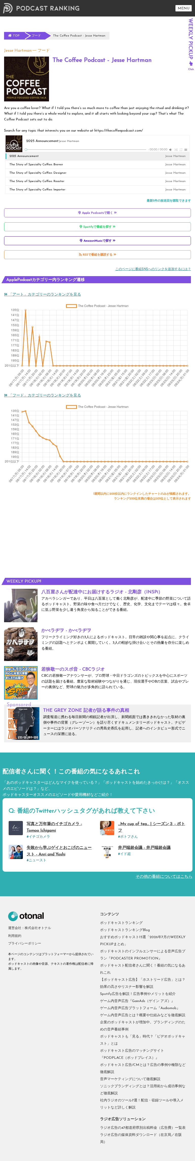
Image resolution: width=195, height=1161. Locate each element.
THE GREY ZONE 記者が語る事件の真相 (86, 710)
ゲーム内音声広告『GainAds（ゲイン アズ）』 (137, 1001)
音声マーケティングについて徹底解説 (130, 1079)
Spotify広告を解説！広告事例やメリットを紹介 (138, 994)
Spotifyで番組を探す (97, 226)
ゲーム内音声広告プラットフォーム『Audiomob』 (140, 1008)
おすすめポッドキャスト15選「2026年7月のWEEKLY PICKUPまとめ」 (142, 940)
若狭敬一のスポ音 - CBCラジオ (73, 669)
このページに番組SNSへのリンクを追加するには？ (153, 269)
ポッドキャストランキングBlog (125, 930)
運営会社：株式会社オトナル (29, 928)
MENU (183, 8)
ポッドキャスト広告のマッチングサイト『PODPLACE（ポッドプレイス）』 (132, 1054)
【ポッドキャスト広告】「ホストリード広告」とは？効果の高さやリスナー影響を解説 (142, 983)
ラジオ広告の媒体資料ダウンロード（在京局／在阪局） (141, 1138)
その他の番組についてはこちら (164, 877)
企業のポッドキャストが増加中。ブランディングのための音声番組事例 (142, 1026)
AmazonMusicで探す (98, 240)
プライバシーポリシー (24, 943)
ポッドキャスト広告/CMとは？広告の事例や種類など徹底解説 (143, 1068)
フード (44, 51)
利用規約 (14, 936)
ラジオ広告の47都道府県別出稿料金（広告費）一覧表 (143, 1128)
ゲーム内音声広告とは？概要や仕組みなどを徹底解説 (142, 1015)
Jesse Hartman (17, 51)
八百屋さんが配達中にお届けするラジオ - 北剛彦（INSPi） (102, 592)
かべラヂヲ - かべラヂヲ (66, 631)
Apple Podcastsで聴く (97, 213)
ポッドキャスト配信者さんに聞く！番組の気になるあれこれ (142, 969)
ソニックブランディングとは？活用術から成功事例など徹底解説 (142, 1089)
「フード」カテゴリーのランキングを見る (44, 396)
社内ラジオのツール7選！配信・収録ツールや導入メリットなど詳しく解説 (142, 1104)
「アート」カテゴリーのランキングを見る (44, 295)
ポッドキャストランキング (121, 923)
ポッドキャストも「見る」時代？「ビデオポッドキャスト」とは (142, 1040)
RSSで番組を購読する (97, 254)
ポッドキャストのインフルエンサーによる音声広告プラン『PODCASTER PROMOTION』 (142, 955)
